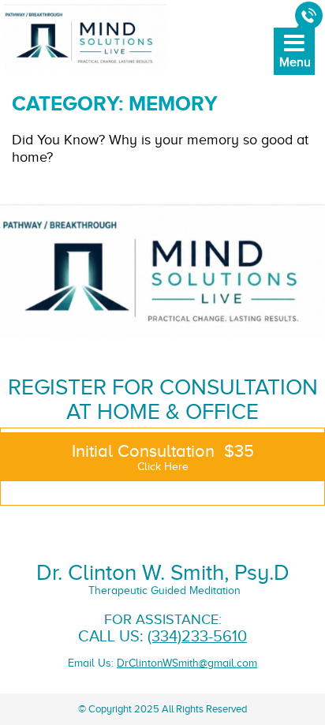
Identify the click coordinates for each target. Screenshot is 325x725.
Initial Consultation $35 (163, 457)
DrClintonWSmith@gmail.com (187, 663)
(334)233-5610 (197, 636)
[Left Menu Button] (293, 62)
